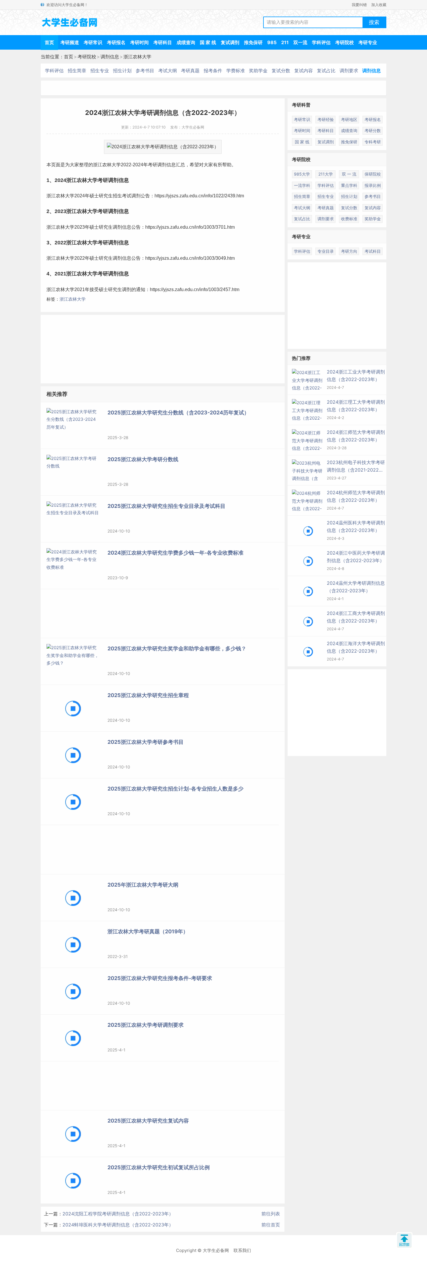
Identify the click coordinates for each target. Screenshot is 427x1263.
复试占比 (326, 70)
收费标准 (349, 218)
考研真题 (190, 70)
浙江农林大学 (137, 56)
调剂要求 (349, 70)
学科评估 (321, 42)
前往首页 (270, 1225)
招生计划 (122, 70)
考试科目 (373, 251)
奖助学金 (258, 70)
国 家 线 (208, 42)
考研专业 (367, 42)
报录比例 (373, 185)
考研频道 (69, 42)
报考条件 (213, 70)
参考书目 (145, 70)
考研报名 (116, 42)
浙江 (97, 164)
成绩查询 (186, 42)
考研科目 (162, 42)
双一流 (300, 42)
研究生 (106, 195)
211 (285, 42)
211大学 (325, 174)
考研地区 (349, 119)
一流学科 (302, 185)
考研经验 (325, 119)
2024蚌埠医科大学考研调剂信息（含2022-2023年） (117, 1225)
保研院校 (373, 174)
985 (272, 42)
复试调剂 (230, 42)
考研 (152, 164)
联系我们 (242, 1250)
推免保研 (253, 42)
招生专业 (99, 70)
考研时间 (139, 42)
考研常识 (93, 42)
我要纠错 (359, 4)
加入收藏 (378, 4)
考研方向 (349, 251)
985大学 (302, 174)
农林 (107, 164)
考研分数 (373, 130)
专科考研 (373, 141)
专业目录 (325, 251)
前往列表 (270, 1214)
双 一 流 (349, 174)
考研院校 (344, 42)
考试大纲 (167, 70)
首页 (49, 42)
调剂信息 (110, 56)
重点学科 (349, 185)
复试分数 (281, 70)
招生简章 (77, 70)
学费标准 (235, 70)
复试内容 (303, 70)
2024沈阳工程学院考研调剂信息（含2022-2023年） (117, 1214)
